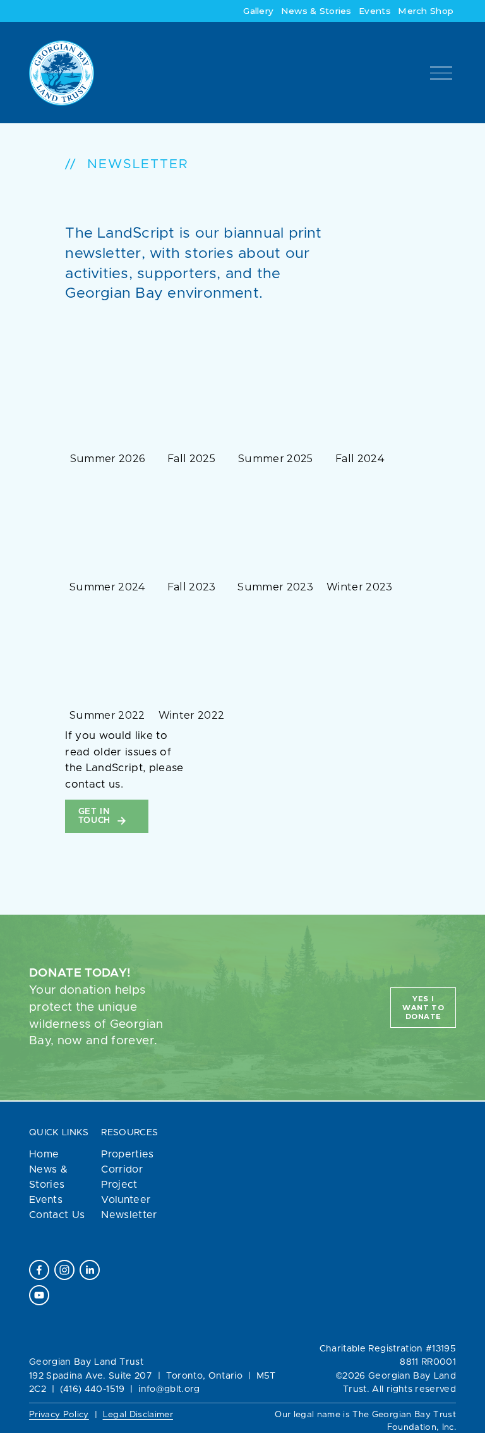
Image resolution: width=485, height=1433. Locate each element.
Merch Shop (425, 11)
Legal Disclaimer (138, 1414)
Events (375, 11)
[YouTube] (39, 1295)
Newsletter (129, 1215)
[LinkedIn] (90, 1270)
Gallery (258, 11)
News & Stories (316, 11)
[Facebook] (39, 1270)
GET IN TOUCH (96, 816)
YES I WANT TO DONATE (423, 1007)
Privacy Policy (59, 1414)
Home (44, 1154)
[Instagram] (64, 1270)
